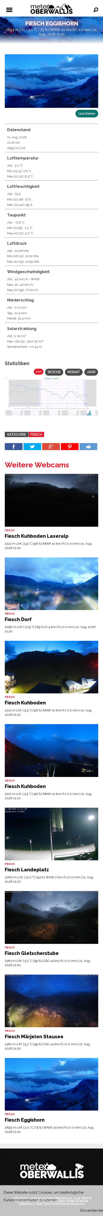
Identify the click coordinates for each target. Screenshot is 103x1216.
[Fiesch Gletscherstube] (51, 917)
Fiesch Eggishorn (25, 1120)
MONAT (74, 372)
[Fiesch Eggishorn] (51, 1084)
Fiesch (36, 434)
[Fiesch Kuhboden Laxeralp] (51, 500)
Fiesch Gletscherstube (32, 953)
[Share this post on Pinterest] (70, 446)
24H (38, 371)
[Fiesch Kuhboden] (51, 667)
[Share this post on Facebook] (14, 446)
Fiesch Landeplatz (27, 870)
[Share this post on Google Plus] (51, 446)
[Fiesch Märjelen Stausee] (51, 1001)
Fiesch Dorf (18, 619)
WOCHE (54, 372)
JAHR (91, 372)
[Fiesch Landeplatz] (51, 834)
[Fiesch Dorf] (51, 583)
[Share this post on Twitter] (32, 446)
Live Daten (87, 113)
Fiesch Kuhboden (25, 703)
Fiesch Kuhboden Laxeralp (37, 536)
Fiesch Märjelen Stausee (34, 1036)
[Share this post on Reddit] (88, 446)
